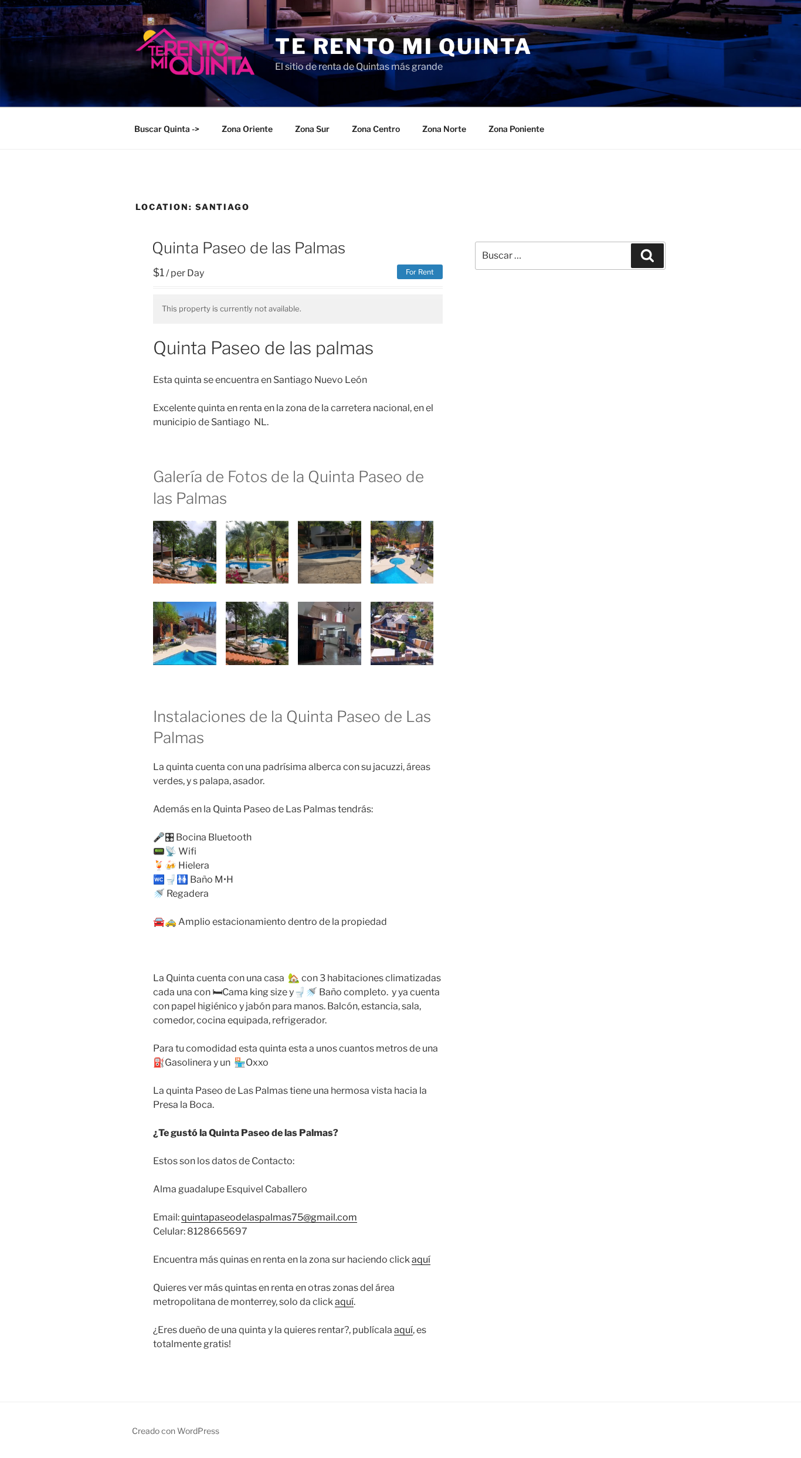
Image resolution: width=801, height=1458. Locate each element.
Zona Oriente (247, 129)
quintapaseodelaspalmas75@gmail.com (269, 1217)
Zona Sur (312, 129)
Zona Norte (444, 129)
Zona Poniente (516, 129)
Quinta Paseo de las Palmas (248, 248)
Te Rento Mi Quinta (403, 46)
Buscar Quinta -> (166, 129)
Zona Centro (376, 129)
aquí (421, 1259)
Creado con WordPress (175, 1431)
